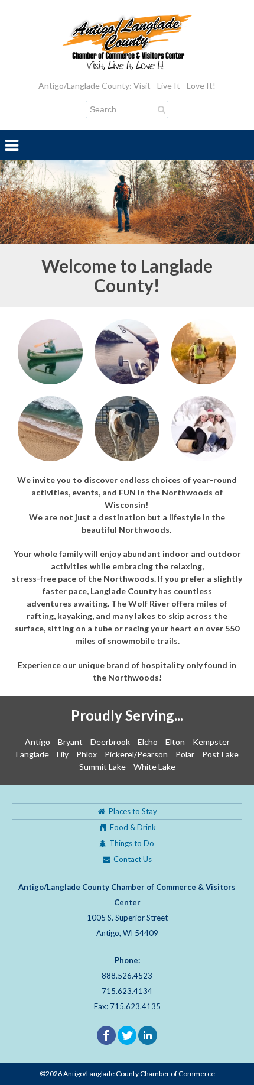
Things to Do (132, 843)
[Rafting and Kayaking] (50, 351)
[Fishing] (127, 351)
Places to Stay (132, 811)
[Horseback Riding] (127, 428)
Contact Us (132, 859)
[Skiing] (203, 428)
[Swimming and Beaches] (50, 428)
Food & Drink (132, 827)
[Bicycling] (203, 351)
